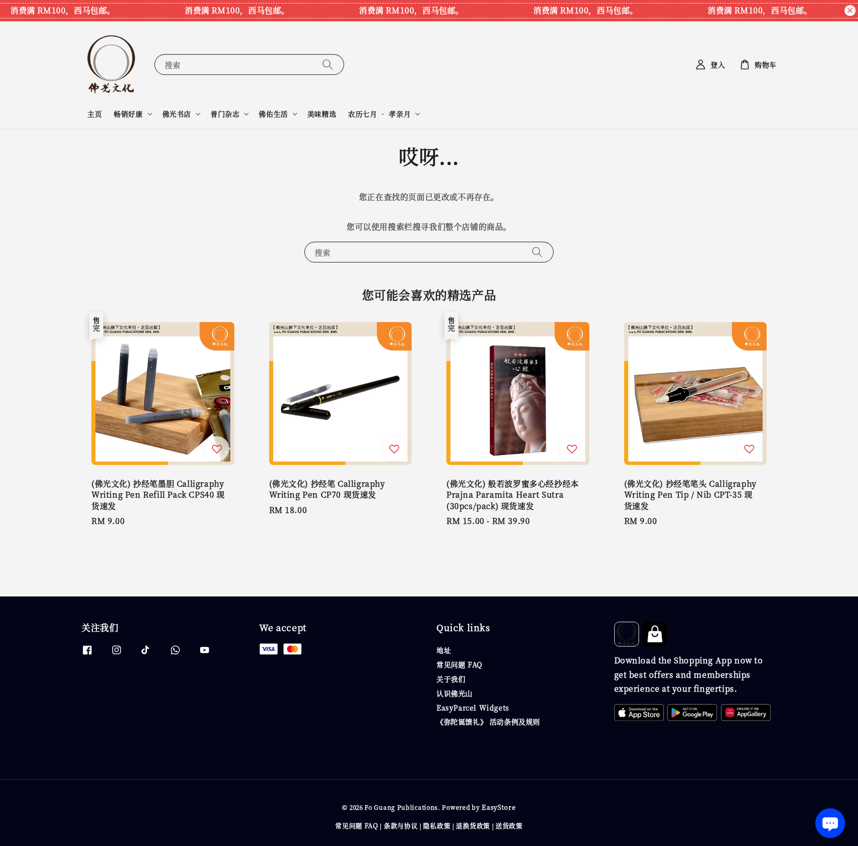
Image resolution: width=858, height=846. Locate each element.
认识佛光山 (454, 693)
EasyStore (498, 807)
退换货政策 (473, 825)
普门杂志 (225, 113)
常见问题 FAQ (459, 664)
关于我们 (450, 679)
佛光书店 (176, 113)
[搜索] (328, 64)
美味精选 (321, 114)
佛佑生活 (273, 113)
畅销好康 (128, 113)
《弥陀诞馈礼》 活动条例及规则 (488, 721)
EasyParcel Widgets (472, 708)
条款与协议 (401, 825)
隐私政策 (436, 825)
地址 (443, 650)
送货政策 (509, 825)
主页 (94, 114)
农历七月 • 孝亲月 (379, 113)
